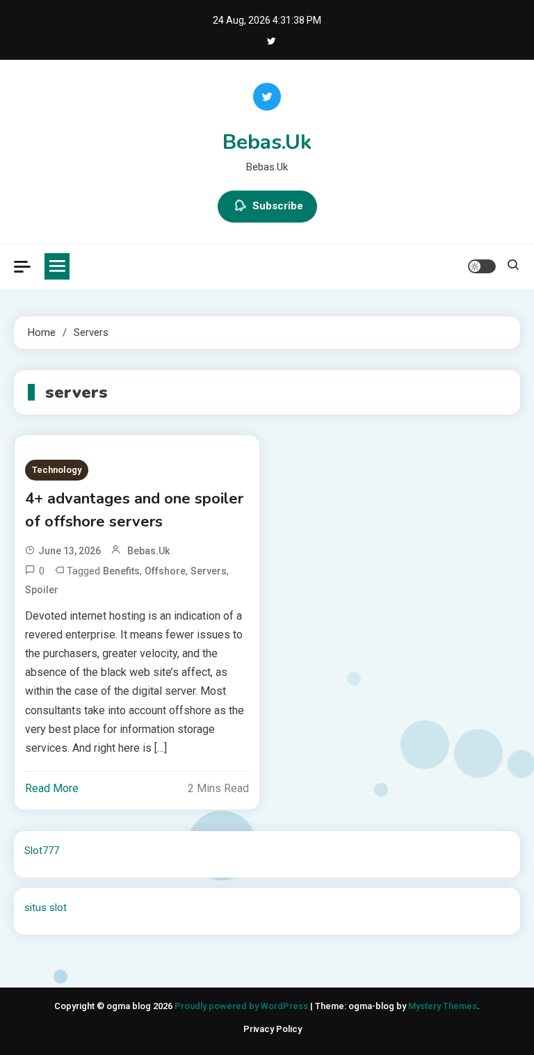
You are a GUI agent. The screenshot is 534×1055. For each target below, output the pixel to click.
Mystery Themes (442, 1006)
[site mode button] (482, 266)
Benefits (121, 571)
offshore (165, 571)
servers (209, 571)
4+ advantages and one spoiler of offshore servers (134, 510)
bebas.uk (148, 550)
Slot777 (41, 850)
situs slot (45, 907)
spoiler (41, 589)
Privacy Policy (272, 1029)
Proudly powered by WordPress (242, 1006)
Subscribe (277, 206)
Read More (52, 788)
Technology (56, 470)
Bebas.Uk (267, 142)
